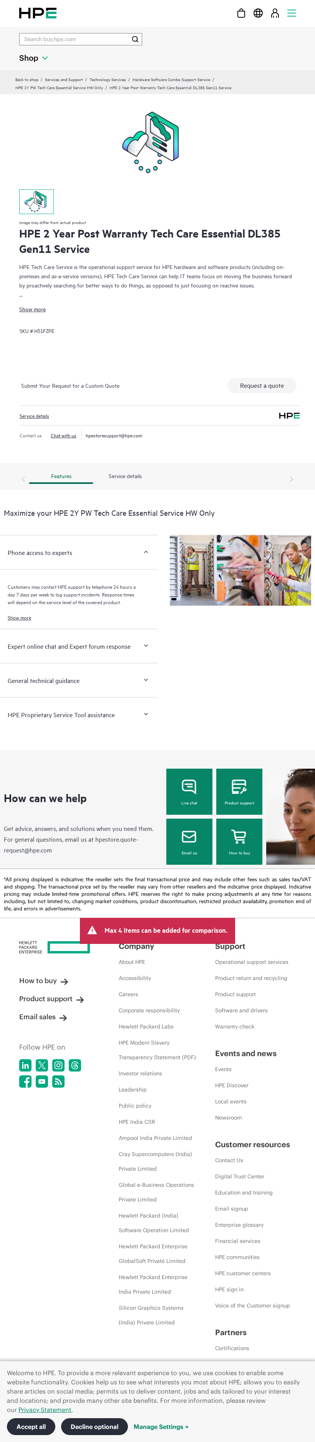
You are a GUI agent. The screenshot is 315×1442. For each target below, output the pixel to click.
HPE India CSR (137, 1121)
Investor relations (140, 1073)
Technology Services (108, 79)
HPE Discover (232, 1085)
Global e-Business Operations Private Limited (156, 1192)
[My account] (275, 13)
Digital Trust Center (239, 1176)
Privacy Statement (44, 1410)
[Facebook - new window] (25, 1081)
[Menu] (291, 13)
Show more (32, 308)
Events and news (246, 1053)
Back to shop (26, 79)
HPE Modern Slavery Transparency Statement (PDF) (157, 1050)
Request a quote (262, 385)
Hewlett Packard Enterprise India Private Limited (153, 1284)
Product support (239, 802)
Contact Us (229, 1160)
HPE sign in (229, 1289)
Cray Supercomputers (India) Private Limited (155, 1161)
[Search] (135, 39)
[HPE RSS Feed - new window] (58, 1081)
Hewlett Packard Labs (146, 1026)
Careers (128, 994)
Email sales (37, 1016)
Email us (189, 852)
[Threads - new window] (75, 1065)
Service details (34, 415)
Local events (231, 1101)
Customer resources (252, 1144)
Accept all (31, 1426)
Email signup (231, 1208)
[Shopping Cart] (241, 13)
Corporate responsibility (149, 1010)
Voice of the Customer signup (252, 1305)
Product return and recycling (251, 978)
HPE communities (237, 1257)
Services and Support (64, 79)
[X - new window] (42, 1065)
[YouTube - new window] (42, 1081)
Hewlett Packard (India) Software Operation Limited (154, 1223)
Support (230, 946)
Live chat (189, 802)
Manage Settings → (161, 1426)
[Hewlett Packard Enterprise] (37, 13)
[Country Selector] (258, 13)
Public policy (135, 1105)
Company (136, 946)
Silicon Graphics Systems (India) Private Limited (151, 1315)
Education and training (244, 1192)
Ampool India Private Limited (155, 1138)
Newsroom (228, 1117)
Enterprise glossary (239, 1224)
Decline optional (94, 1426)
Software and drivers (241, 1010)
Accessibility (135, 978)
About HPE (132, 962)
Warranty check (234, 1026)
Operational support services (251, 962)
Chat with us (63, 435)
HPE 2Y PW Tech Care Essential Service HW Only (59, 87)
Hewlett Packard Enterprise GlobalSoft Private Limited (153, 1253)
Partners (231, 1332)
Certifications (232, 1348)
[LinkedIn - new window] (25, 1065)
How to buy (239, 852)
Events (223, 1069)
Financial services (237, 1241)
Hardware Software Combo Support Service (171, 79)
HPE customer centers (243, 1273)
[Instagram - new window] (58, 1065)
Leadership (133, 1089)
